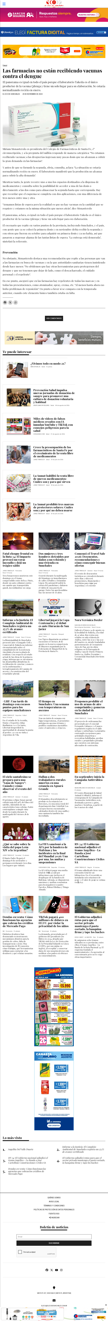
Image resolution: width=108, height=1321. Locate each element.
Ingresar (55, 1217)
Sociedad (18, 855)
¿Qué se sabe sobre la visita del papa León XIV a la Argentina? (16, 847)
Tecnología (45, 931)
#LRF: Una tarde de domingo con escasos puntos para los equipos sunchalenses (17, 705)
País (94, 937)
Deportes (54, 867)
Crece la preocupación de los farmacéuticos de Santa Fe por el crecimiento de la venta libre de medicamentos (53, 451)
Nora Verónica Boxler (89, 620)
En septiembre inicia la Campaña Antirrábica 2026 (89, 780)
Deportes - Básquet (57, 634)
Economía (9, 931)
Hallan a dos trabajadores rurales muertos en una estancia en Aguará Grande (52, 783)
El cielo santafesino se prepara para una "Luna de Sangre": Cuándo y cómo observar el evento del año (17, 784)
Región (89, 867)
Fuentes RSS (54, 1213)
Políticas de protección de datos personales (54, 1209)
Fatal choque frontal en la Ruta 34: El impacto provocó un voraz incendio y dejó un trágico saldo (18, 559)
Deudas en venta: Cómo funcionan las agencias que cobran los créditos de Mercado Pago (18, 921)
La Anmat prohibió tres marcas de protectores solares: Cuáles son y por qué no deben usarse (53, 507)
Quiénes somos (54, 1197)
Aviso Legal (54, 1201)
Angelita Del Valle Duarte (20, 1149)
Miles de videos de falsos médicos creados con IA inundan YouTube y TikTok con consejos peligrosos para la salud (53, 424)
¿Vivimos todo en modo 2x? (48, 363)
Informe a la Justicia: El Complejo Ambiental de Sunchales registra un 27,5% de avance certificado (18, 626)
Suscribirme (54, 1243)
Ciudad (17, 637)
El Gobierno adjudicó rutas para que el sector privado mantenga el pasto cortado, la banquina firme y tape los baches (89, 924)
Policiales (18, 570)
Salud (5, 65)
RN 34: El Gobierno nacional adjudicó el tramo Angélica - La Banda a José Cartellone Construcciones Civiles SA (89, 853)
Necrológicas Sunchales (82, 627)
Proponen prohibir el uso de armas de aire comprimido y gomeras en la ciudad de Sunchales (90, 707)
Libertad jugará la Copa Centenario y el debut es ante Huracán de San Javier (54, 624)
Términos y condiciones (54, 1205)
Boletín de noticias (54, 1227)
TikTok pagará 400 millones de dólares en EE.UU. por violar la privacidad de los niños (54, 921)
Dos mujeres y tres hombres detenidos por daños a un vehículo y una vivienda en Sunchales (54, 559)
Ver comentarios (54, 318)
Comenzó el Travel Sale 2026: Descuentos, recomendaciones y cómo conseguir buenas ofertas (90, 559)
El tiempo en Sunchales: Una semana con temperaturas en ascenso (54, 705)
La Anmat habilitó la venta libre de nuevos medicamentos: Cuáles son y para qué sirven (53, 478)
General (89, 570)
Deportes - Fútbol (21, 715)
